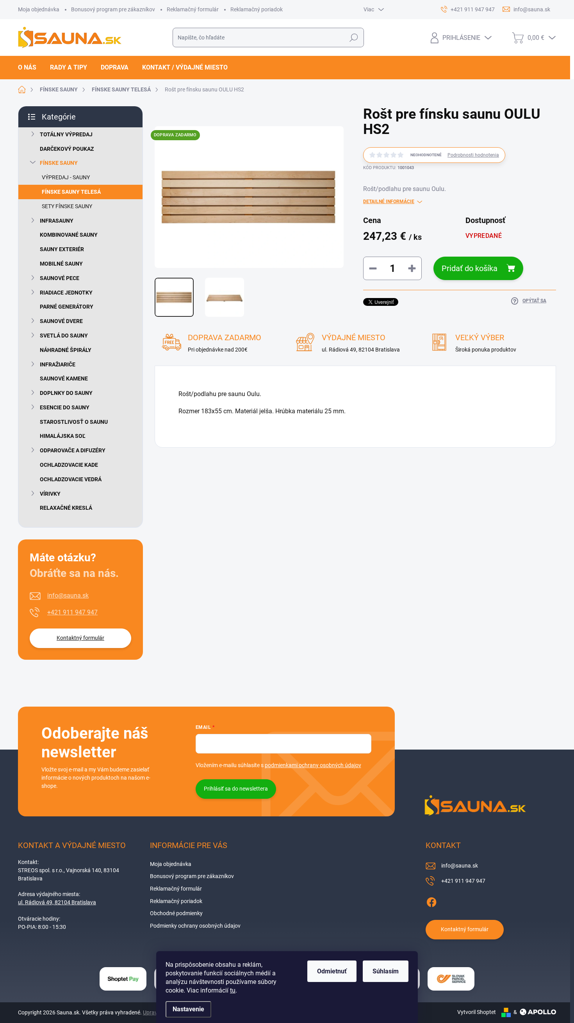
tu (232, 990)
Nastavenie (188, 1009)
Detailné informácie (388, 201)
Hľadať (353, 37)
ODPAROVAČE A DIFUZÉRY (72, 450)
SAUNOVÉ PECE (59, 278)
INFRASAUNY (56, 221)
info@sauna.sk (68, 595)
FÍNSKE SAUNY (59, 163)
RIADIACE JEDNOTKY (66, 292)
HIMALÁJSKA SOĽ (63, 436)
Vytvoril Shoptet (476, 1012)
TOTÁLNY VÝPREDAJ (66, 134)
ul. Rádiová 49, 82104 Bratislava (57, 902)
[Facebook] (431, 901)
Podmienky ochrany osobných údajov (195, 926)
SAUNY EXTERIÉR (62, 249)
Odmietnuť (332, 971)
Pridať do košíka (469, 268)
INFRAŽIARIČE (57, 364)
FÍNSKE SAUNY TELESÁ (71, 192)
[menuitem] (30, 67)
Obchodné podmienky (176, 913)
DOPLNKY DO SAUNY (66, 393)
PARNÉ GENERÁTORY (66, 307)
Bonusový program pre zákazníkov (113, 9)
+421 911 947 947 (72, 612)
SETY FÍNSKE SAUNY (67, 206)
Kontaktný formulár (80, 638)
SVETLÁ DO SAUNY (64, 335)
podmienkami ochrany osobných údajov (313, 765)
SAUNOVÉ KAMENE (64, 378)
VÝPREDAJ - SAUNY (66, 177)
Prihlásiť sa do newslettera (236, 789)
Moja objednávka (38, 9)
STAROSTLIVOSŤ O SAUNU (74, 422)
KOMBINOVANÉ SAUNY (69, 235)
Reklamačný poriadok (256, 9)
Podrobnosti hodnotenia (473, 155)
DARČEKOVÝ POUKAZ (67, 149)
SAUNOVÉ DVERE (61, 321)
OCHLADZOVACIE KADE (69, 465)
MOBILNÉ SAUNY (61, 264)
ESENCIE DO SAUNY (64, 407)
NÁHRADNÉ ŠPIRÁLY (65, 350)
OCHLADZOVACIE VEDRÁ (71, 479)
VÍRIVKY (50, 494)
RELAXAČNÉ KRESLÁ (66, 508)
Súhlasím (386, 971)
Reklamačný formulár (193, 9)
